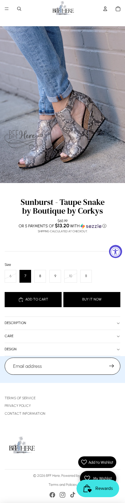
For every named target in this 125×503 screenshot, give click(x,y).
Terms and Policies (63, 485)
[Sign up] (112, 366)
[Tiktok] (72, 494)
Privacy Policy (18, 406)
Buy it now (91, 299)
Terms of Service (20, 398)
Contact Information (25, 413)
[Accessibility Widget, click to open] (115, 251)
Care (9, 336)
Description (15, 323)
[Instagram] (62, 494)
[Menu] (6, 8)
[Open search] (19, 8)
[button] (62, 226)
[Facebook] (52, 494)
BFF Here (53, 476)
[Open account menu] (105, 8)
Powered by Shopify (76, 476)
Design (11, 349)
